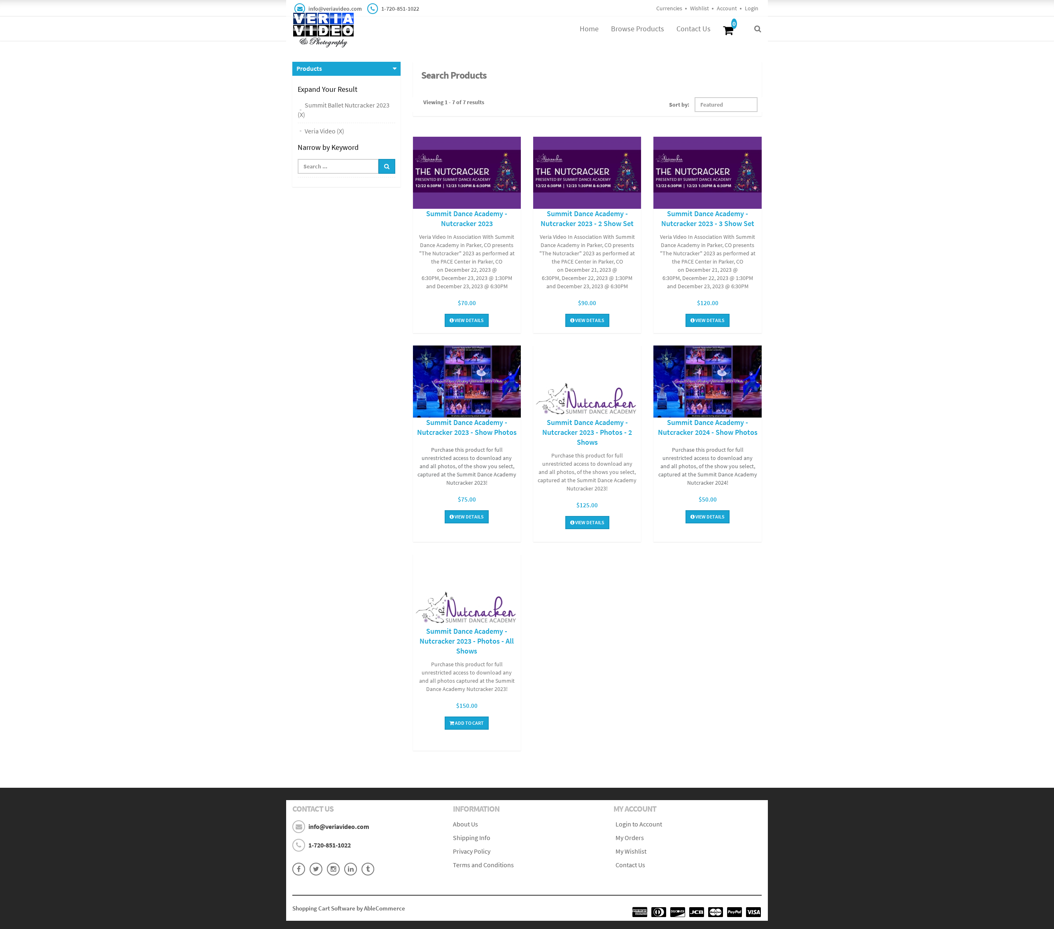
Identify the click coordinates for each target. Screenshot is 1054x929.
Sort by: (679, 104)
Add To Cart (469, 723)
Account (727, 8)
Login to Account (639, 824)
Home (589, 28)
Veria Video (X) (324, 131)
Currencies (669, 8)
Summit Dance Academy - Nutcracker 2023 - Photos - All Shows (467, 641)
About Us (465, 824)
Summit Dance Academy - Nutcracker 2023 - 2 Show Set (587, 218)
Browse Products (637, 28)
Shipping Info (471, 837)
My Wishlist (631, 851)
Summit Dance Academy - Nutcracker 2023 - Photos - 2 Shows (587, 432)
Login (751, 8)
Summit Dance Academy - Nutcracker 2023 (466, 218)
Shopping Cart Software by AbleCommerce (348, 908)
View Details (469, 320)
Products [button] (309, 68)
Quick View (466, 174)
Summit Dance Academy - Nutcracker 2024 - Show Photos (708, 427)
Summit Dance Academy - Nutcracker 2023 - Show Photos (467, 427)
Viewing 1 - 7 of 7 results (453, 102)
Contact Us (693, 28)
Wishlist (699, 8)
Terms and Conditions (483, 865)
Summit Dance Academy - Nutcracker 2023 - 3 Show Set (707, 218)
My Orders (630, 837)
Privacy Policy (471, 851)
